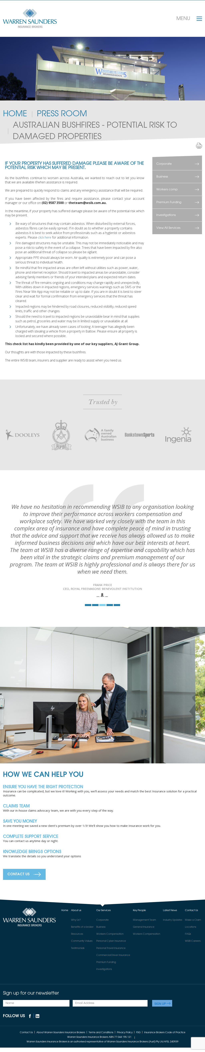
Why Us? (76, 961)
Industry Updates (172, 961)
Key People (139, 951)
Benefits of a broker (82, 968)
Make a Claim (193, 961)
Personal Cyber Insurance (111, 982)
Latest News (170, 951)
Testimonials (77, 989)
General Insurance (143, 968)
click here (44, 237)
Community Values (81, 982)
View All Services (168, 227)
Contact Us (18, 915)
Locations (190, 968)
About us (76, 951)
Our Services (103, 951)
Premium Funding (168, 202)
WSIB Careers (193, 982)
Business (162, 176)
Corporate (164, 163)
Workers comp (167, 189)
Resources (77, 975)
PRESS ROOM (62, 114)
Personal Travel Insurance (111, 989)
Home (15, 114)
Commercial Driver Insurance (113, 996)
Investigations (166, 215)
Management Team (144, 961)
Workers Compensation (110, 975)
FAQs (188, 975)
